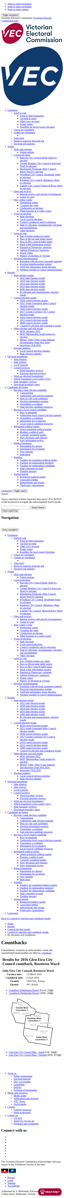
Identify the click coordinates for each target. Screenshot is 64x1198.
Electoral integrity (22, 1079)
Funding (18, 457)
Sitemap (11, 1183)
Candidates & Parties (17, 387)
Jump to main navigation (19, 3)
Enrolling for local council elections (37, 127)
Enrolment (12, 110)
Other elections (27, 230)
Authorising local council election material (40, 415)
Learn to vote (20, 233)
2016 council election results (34, 317)
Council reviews (22, 367)
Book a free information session (35, 244)
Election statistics (22, 348)
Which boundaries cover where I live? (32, 379)
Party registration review (32, 440)
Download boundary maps (27, 384)
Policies (17, 1087)
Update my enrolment (24, 132)
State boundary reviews (25, 381)
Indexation (25, 454)
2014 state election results (32, 283)
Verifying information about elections (38, 267)
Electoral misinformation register (36, 264)
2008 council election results (34, 323)
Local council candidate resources (36, 423)
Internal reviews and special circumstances (40, 194)
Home (10, 923)
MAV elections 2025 (30, 331)
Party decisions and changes (33, 437)
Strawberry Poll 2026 (30, 345)
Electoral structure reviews (33, 373)
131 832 (18, 1118)
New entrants (26, 451)
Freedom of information (25, 1090)
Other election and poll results (28, 328)
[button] (10, 15)
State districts (20, 359)
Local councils (21, 365)
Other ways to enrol (29, 121)
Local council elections (31, 219)
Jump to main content (17, 9)
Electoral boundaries (17, 356)
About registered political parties (36, 429)
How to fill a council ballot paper (36, 241)
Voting (10, 146)
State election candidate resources (36, 407)
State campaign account (31, 468)
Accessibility (13, 1186)
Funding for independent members (37, 463)
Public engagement (23, 1076)
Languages (7, 490)
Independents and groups (32, 482)
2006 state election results (32, 289)
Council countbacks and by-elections (38, 222)
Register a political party (32, 432)
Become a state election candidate (30, 390)
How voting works (23, 199)
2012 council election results (34, 320)
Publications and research (26, 1098)
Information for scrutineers (33, 421)
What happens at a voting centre (35, 211)
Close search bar (10, 511)
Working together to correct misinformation (41, 269)
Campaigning (26, 393)
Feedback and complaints (26, 1123)
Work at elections (22, 1112)
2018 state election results (32, 281)
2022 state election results (32, 278)
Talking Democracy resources (34, 250)
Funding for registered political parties (38, 460)
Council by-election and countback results (40, 325)
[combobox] (15, 507)
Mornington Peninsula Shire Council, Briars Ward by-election (38, 170)
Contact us (12, 1115)
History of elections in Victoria (35, 255)
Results (11, 272)
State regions (20, 362)
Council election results (25, 297)
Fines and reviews (22, 191)
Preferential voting (29, 202)
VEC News (19, 1101)
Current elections (22, 155)
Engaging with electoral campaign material (41, 261)
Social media (20, 1104)
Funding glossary (28, 471)
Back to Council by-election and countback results (25, 918)
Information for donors (31, 446)
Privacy (11, 1177)
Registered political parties (26, 426)
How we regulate (22, 1081)
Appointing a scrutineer (31, 404)
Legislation (19, 1084)
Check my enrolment (24, 129)
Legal (10, 1180)
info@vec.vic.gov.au (24, 1121)
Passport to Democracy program (35, 247)
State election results (24, 275)
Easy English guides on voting (35, 236)
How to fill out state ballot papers (36, 239)
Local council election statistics (35, 351)
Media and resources (17, 1093)
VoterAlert (19, 138)
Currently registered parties (33, 435)
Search (4, 494)
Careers (11, 1107)
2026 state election (23, 149)
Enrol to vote (20, 113)
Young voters (26, 253)
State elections (27, 216)
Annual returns (21, 474)
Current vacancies (22, 1109)
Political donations (23, 443)
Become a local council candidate (30, 409)
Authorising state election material (36, 395)
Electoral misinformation (26, 258)
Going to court (27, 197)
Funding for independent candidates (37, 465)
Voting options (27, 152)
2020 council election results (34, 309)
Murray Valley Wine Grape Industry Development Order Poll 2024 (37, 341)
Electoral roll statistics (24, 143)
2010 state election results (32, 286)
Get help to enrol (28, 118)
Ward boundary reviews (31, 370)
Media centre (20, 1095)
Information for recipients (32, 449)
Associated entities (29, 479)
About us (11, 1073)
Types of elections (22, 213)
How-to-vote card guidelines (34, 398)
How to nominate (28, 412)
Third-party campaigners (32, 485)
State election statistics (31, 353)
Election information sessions (34, 401)
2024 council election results (34, 300)
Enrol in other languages (32, 115)
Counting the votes (29, 205)
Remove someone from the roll (29, 141)
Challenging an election (31, 208)
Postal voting (26, 124)
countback (46, 953)
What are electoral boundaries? (29, 376)
